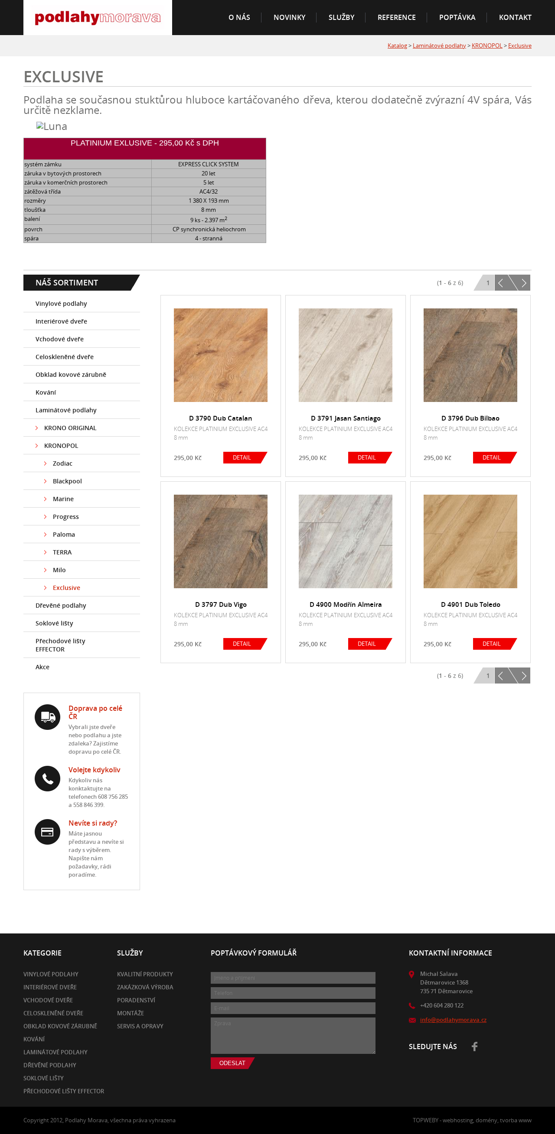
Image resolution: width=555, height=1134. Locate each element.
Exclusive (520, 45)
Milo (59, 570)
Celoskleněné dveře (65, 357)
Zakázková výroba (145, 987)
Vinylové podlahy (61, 303)
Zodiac (62, 463)
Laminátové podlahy (439, 45)
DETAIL (242, 457)
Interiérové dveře (61, 321)
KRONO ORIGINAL (70, 428)
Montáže (130, 1013)
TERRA (62, 552)
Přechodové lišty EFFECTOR (60, 645)
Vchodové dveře (60, 339)
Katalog (397, 45)
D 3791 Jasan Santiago (346, 418)
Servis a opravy (140, 1026)
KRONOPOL (487, 45)
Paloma (64, 534)
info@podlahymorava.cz (453, 1020)
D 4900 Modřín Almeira (346, 604)
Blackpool (67, 481)
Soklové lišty (54, 623)
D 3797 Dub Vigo (221, 604)
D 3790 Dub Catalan (220, 418)
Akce (42, 667)
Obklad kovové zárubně (71, 374)
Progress (66, 516)
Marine (63, 499)
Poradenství (136, 1000)
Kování (46, 392)
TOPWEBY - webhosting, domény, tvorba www (472, 1120)
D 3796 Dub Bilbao (470, 418)
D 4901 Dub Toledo (470, 604)
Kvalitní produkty (145, 974)
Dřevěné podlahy (61, 605)
